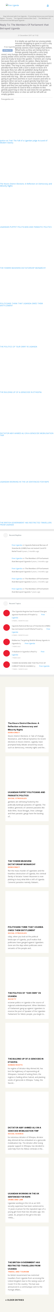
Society (12, 999)
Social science (16, 1134)
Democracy (14, 733)
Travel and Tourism (18, 1272)
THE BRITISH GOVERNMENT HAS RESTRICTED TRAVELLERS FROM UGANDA (24, 1265)
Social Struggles (17, 798)
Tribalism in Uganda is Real (23, 651)
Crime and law (15, 1200)
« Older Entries (14, 1300)
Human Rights (15, 1065)
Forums (9, 18)
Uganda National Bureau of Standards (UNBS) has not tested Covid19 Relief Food (30, 548)
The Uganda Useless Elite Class (25, 18)
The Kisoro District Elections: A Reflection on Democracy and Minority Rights (23, 726)
